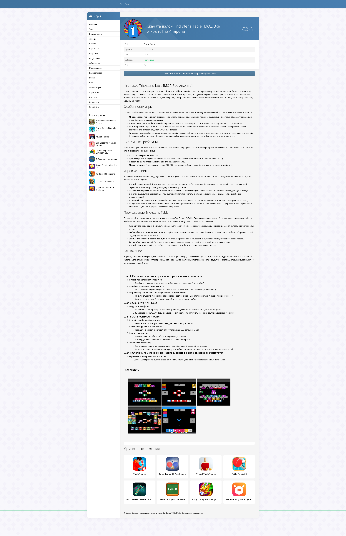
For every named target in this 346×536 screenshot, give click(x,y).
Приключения (95, 34)
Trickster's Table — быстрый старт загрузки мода (189, 73)
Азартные (93, 53)
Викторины (94, 97)
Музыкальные (95, 68)
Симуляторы (95, 87)
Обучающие (94, 63)
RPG (91, 82)
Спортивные (95, 107)
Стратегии (94, 92)
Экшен (92, 29)
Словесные (94, 102)
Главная (93, 24)
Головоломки (95, 73)
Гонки (92, 77)
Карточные (94, 48)
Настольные (95, 43)
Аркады (92, 39)
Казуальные (94, 58)
